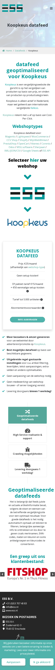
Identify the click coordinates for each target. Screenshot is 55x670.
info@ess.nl (12, 607)
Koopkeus (10, 84)
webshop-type (36, 267)
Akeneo (35, 143)
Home (9, 50)
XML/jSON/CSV (12, 150)
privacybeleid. (27, 653)
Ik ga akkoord (41, 662)
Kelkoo (34, 108)
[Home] (12, 8)
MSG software (24, 147)
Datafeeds (20, 50)
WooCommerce (40, 136)
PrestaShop (9, 143)
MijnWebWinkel (38, 140)
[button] (51, 8)
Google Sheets (31, 150)
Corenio (46, 143)
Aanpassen (13, 662)
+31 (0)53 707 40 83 (16, 603)
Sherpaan (39, 147)
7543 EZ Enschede (15, 628)
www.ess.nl (12, 610)
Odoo (12, 147)
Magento (10, 136)
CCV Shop (12, 140)
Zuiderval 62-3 (13, 625)
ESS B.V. (10, 621)
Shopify (23, 140)
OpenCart (23, 143)
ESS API (46, 150)
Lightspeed (23, 136)
